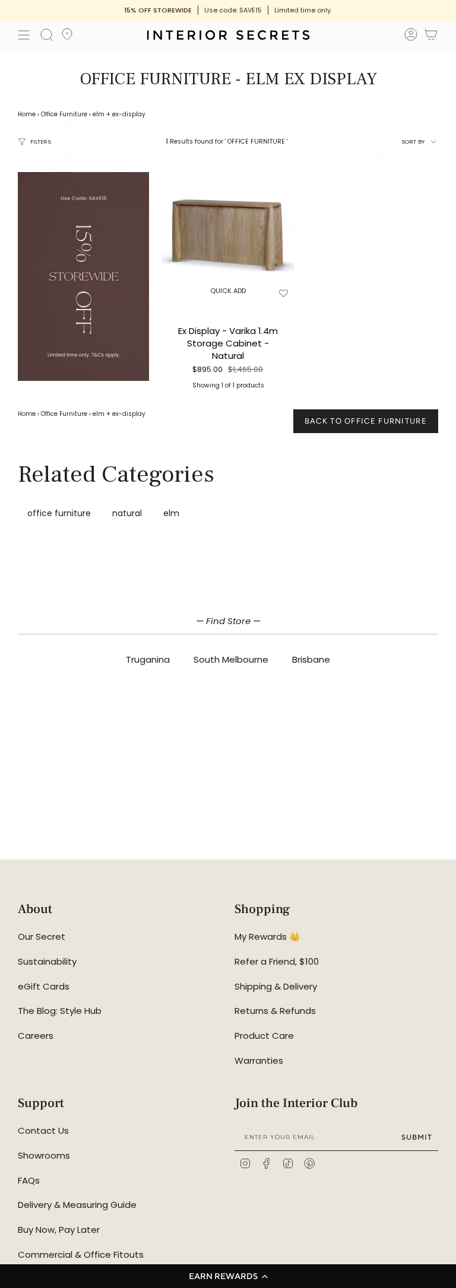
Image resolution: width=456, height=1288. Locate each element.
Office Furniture (64, 114)
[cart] (431, 36)
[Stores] (67, 38)
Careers (35, 1035)
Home (27, 114)
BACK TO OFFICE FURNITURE (366, 420)
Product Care (264, 1035)
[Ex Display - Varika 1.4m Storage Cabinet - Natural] (227, 237)
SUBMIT (416, 1137)
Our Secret (41, 936)
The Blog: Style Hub (60, 1010)
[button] (228, 1276)
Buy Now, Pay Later (59, 1229)
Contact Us (43, 1130)
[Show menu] (24, 35)
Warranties (259, 1060)
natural (127, 513)
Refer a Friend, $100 (277, 961)
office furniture (59, 513)
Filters (40, 141)
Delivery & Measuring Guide (77, 1204)
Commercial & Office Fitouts (81, 1254)
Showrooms (44, 1155)
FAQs (29, 1180)
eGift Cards (43, 986)
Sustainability (47, 961)
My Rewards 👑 (267, 936)
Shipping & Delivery (276, 986)
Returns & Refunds (275, 1010)
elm (98, 114)
